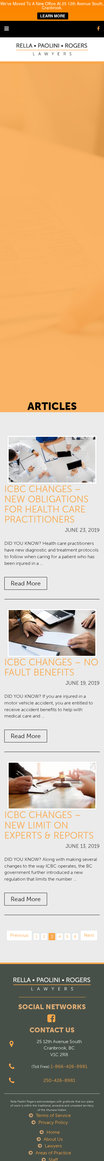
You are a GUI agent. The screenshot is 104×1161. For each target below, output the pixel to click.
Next (89, 935)
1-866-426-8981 (69, 1066)
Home (53, 1132)
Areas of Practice (53, 1152)
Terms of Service (53, 1115)
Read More (26, 583)
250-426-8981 (59, 1080)
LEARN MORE (52, 16)
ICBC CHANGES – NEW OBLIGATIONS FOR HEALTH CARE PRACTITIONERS (46, 504)
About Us (53, 1139)
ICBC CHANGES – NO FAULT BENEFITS (51, 667)
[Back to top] (87, 1144)
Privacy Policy (53, 1122)
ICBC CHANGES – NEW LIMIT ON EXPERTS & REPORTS (49, 825)
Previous (19, 935)
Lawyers (53, 1146)
